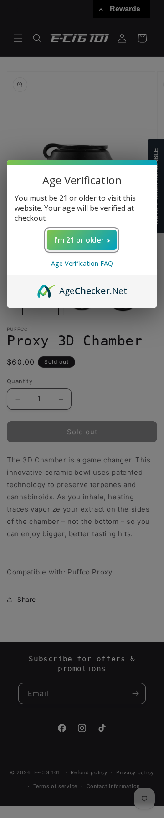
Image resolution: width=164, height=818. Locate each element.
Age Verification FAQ (82, 263)
